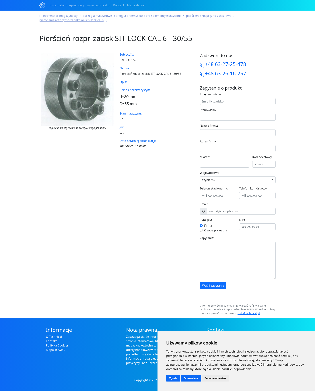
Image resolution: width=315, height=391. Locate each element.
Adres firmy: (208, 141)
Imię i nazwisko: (211, 94)
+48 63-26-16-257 (225, 73)
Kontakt (118, 5)
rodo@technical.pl (249, 313)
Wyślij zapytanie (213, 286)
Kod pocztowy (262, 157)
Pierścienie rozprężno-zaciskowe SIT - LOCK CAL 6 (71, 20)
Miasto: (205, 157)
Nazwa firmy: (209, 126)
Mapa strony (136, 5)
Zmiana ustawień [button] (215, 378)
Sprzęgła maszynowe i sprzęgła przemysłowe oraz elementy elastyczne (132, 16)
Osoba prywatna (215, 230)
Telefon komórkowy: (253, 188)
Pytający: (206, 220)
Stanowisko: (208, 110)
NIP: (242, 220)
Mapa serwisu (55, 350)
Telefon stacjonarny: (214, 188)
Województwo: (210, 173)
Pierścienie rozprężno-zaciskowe (208, 16)
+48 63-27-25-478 (225, 64)
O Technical (54, 337)
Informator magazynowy (67, 5)
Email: (204, 204)
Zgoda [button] (173, 378)
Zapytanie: (207, 238)
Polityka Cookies (57, 345)
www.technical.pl (98, 5)
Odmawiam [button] (191, 378)
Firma (208, 226)
